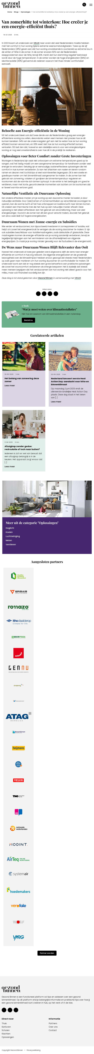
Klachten (6, 1033)
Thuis (4, 1023)
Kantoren (6, 1027)
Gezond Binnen (45, 278)
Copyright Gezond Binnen (12, 1050)
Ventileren (11, 544)
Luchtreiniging (13, 536)
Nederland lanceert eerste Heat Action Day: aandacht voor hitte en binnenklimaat (70, 381)
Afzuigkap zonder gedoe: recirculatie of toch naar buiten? (22, 448)
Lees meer (10, 385)
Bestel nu (28, 320)
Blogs (16, 12)
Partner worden (47, 953)
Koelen (9, 532)
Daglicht (10, 528)
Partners (53, 1023)
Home (9, 12)
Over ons (53, 1027)
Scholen (6, 1030)
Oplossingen (25, 12)
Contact (53, 1030)
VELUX (36, 43)
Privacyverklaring (33, 1050)
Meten (9, 540)
